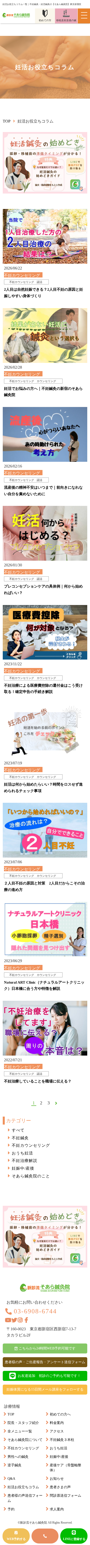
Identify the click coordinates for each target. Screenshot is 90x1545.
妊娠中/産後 (23, 1168)
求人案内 (57, 1509)
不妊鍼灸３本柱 (62, 1440)
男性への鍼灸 (18, 1457)
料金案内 (57, 1423)
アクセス (57, 1431)
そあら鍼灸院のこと (31, 1176)
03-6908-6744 (35, 1311)
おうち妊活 (22, 1153)
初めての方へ (60, 1414)
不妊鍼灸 (20, 1138)
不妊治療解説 (24, 1160)
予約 (11, 1509)
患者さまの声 (60, 1487)
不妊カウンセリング (31, 1145)
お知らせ (57, 1478)
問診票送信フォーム (65, 1495)
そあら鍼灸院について (25, 1440)
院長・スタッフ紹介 (23, 1423)
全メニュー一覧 (20, 1431)
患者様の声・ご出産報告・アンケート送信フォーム (45, 1362)
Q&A (11, 1478)
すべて (18, 1130)
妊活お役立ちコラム (23, 1487)
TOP (11, 1414)
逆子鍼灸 (15, 1465)
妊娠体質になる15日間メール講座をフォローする (45, 1389)
